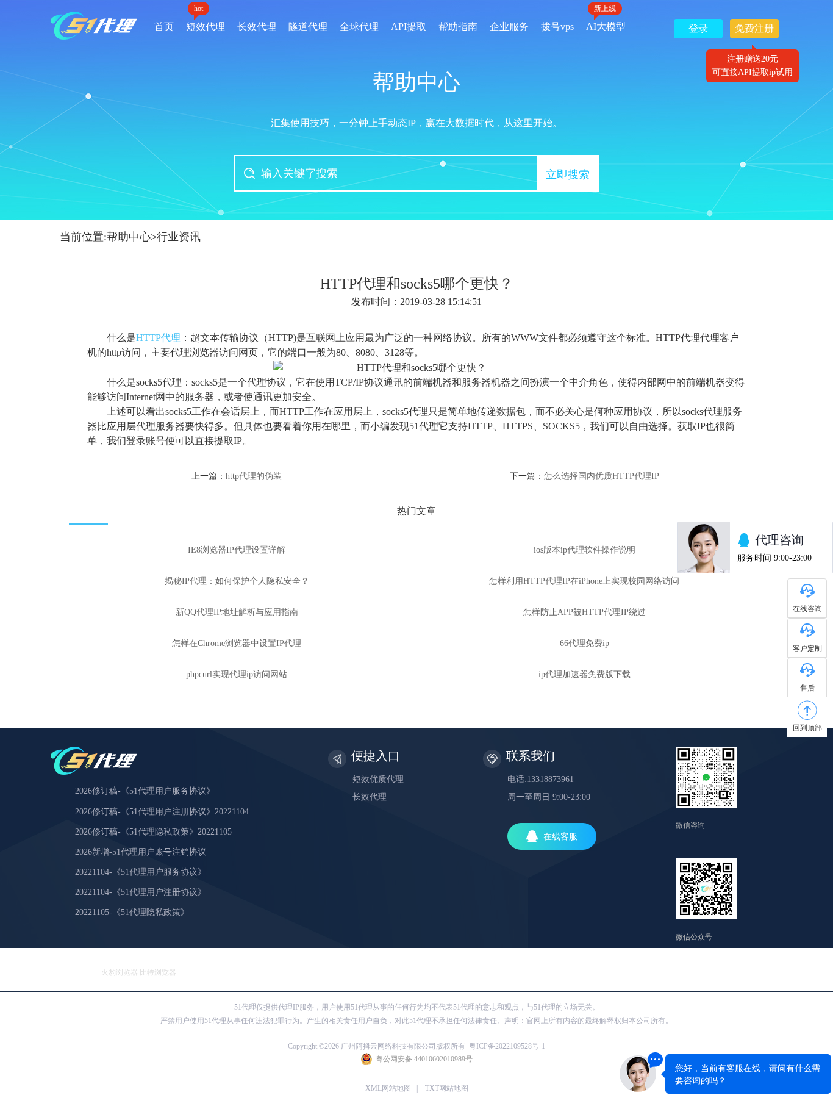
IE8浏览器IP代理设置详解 (236, 550)
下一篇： (584, 476)
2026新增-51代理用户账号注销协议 (140, 851)
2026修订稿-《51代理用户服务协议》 (145, 790)
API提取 (408, 26)
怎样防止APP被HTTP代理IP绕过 (584, 612)
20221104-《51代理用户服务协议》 (140, 872)
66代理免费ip (584, 643)
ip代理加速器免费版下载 (584, 674)
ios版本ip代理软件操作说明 (584, 550)
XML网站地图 (388, 1088)
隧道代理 (307, 26)
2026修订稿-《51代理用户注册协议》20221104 (162, 811)
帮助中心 (129, 237)
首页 (164, 26)
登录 (698, 28)
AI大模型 (606, 22)
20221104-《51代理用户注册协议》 (140, 892)
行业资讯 (179, 237)
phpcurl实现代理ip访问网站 (236, 674)
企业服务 (509, 26)
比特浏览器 (158, 972)
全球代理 (359, 26)
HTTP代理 (158, 337)
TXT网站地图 (446, 1088)
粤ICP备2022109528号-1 (507, 1046)
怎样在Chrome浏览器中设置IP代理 (236, 643)
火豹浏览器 (119, 972)
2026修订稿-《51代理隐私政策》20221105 (153, 831)
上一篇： (236, 476)
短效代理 (205, 22)
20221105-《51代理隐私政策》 (132, 912)
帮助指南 (457, 26)
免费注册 (754, 30)
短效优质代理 (378, 779)
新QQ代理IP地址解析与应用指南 (237, 612)
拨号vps (557, 26)
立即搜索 (568, 174)
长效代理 (256, 26)
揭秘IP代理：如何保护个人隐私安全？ (237, 581)
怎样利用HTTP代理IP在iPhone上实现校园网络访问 (584, 581)
